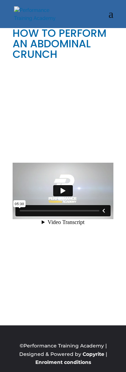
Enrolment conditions (63, 362)
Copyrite (93, 354)
